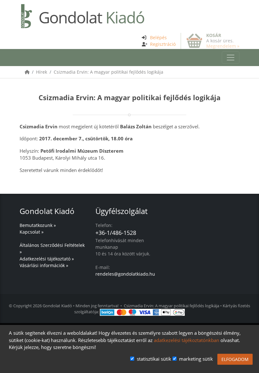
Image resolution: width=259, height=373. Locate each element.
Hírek (41, 72)
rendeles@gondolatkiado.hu (125, 274)
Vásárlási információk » (44, 265)
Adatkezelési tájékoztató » (47, 259)
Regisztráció (163, 44)
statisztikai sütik (154, 359)
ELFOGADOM (235, 359)
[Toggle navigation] (230, 57)
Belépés (158, 37)
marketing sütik (196, 359)
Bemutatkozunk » (38, 225)
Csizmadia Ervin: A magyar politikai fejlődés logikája (108, 72)
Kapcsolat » (32, 232)
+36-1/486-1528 (115, 232)
